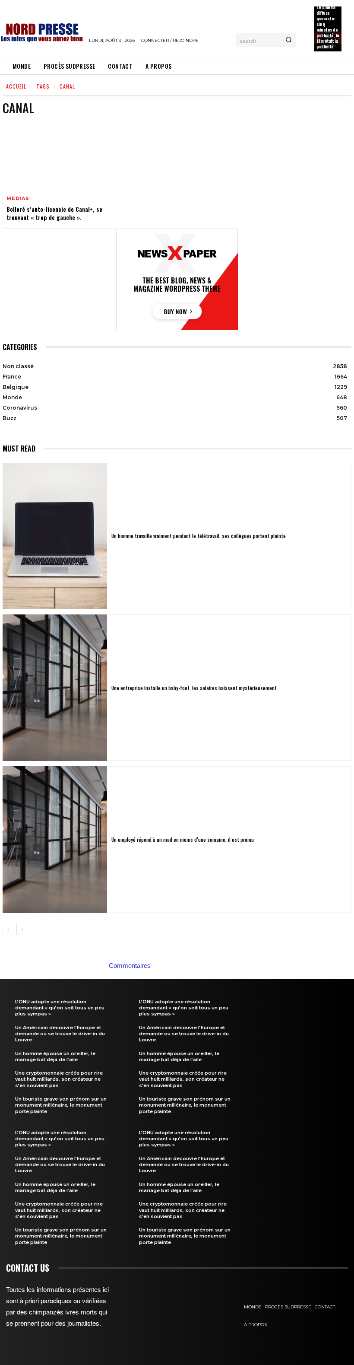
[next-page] (21, 929)
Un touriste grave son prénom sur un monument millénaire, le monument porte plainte (61, 1105)
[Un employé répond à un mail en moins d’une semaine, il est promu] (55, 839)
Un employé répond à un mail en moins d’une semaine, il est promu (182, 839)
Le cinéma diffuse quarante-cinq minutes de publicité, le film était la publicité (327, 27)
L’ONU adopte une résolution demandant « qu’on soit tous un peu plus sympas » (59, 1008)
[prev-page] (8, 929)
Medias (17, 198)
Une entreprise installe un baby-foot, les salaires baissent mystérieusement (194, 687)
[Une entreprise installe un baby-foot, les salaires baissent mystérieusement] (55, 687)
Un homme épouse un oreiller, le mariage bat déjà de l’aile (55, 1056)
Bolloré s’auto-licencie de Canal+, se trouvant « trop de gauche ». (54, 212)
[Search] (288, 40)
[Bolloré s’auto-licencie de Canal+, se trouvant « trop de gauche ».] (59, 156)
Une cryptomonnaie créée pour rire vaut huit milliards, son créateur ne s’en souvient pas (59, 1079)
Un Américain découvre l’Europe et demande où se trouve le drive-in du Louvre (60, 1034)
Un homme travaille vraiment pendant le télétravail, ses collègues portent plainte (198, 535)
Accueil (16, 86)
